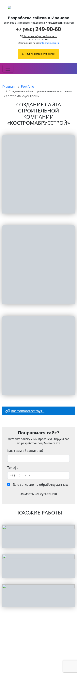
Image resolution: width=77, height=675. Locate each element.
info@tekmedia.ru (49, 42)
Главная (8, 86)
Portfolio (27, 86)
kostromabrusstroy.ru (27, 411)
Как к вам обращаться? (25, 450)
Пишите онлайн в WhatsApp (39, 53)
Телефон (14, 467)
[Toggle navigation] (7, 69)
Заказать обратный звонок (40, 36)
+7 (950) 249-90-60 (38, 661)
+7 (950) (38, 29)
